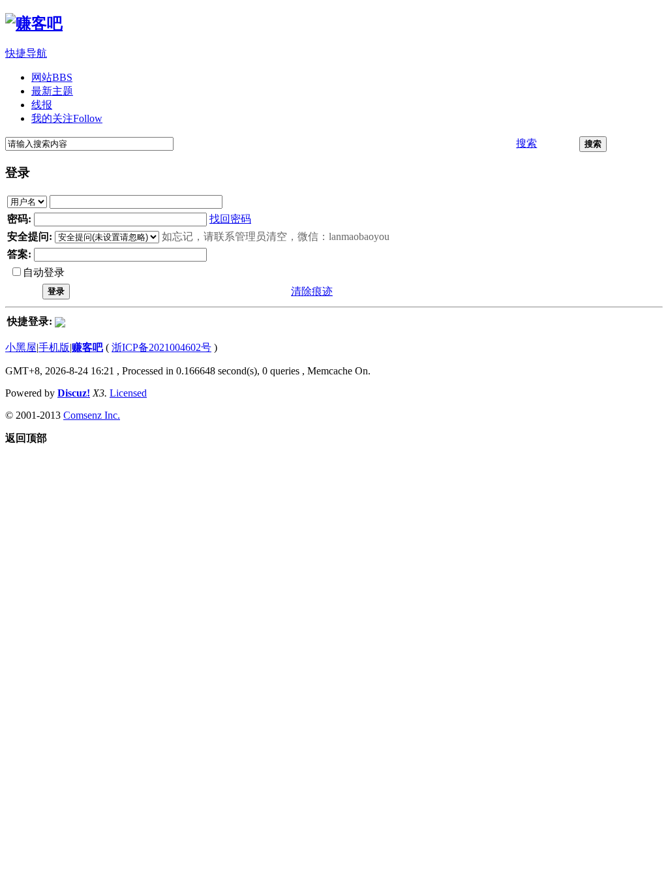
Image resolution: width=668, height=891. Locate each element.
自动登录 (44, 272)
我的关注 (66, 118)
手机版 (54, 347)
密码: (19, 218)
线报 (41, 104)
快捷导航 (26, 53)
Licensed (128, 393)
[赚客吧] (34, 23)
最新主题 (52, 91)
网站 (51, 77)
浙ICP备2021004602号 (161, 347)
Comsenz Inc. (91, 415)
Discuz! (73, 393)
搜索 (526, 143)
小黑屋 (21, 347)
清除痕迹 (312, 291)
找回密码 (230, 218)
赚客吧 (87, 347)
